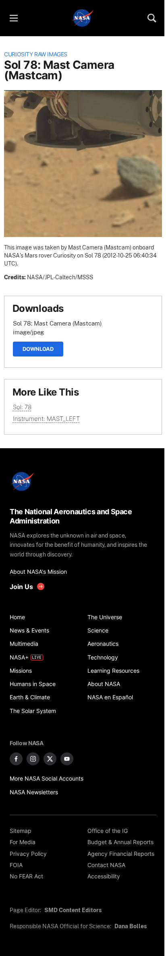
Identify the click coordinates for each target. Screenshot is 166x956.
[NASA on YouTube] (66, 758)
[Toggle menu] (13, 18)
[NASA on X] (50, 758)
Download (38, 349)
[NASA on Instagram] (33, 758)
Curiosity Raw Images (35, 54)
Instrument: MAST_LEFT (46, 418)
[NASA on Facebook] (16, 758)
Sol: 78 (22, 407)
